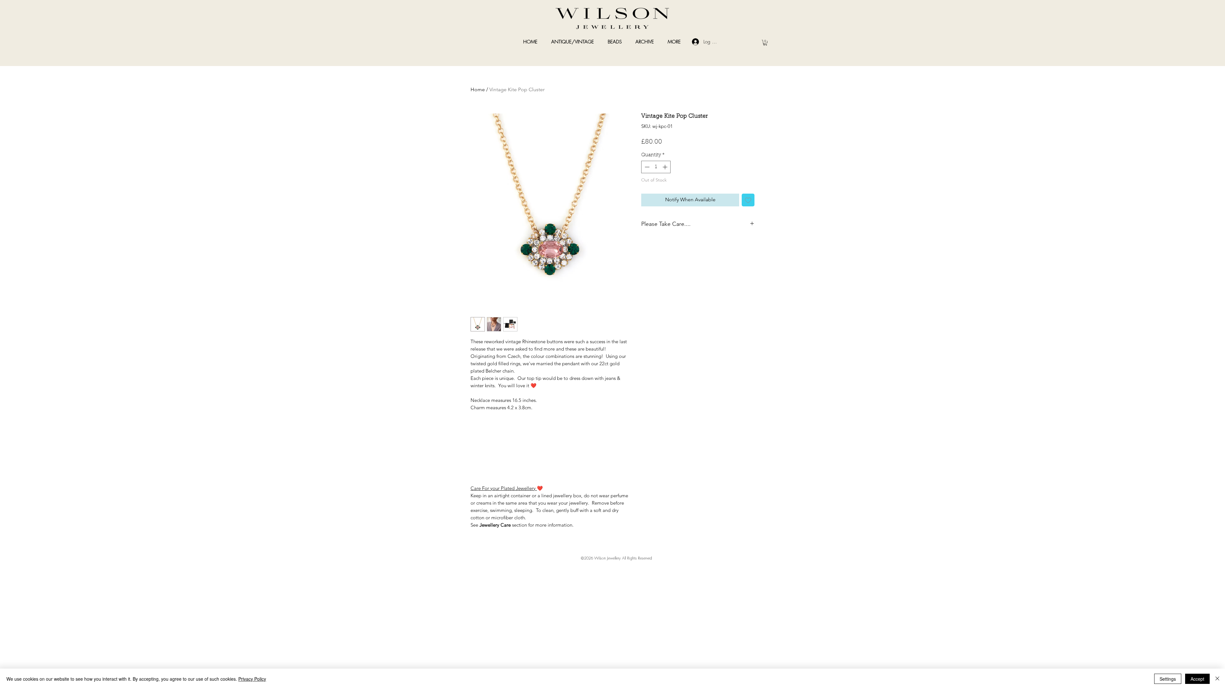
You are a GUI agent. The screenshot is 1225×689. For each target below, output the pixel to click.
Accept (1197, 679)
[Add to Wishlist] (748, 200)
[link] (765, 43)
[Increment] (665, 167)
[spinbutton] (656, 167)
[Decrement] (646, 167)
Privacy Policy (252, 679)
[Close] (1217, 679)
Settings (1168, 679)
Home (478, 89)
